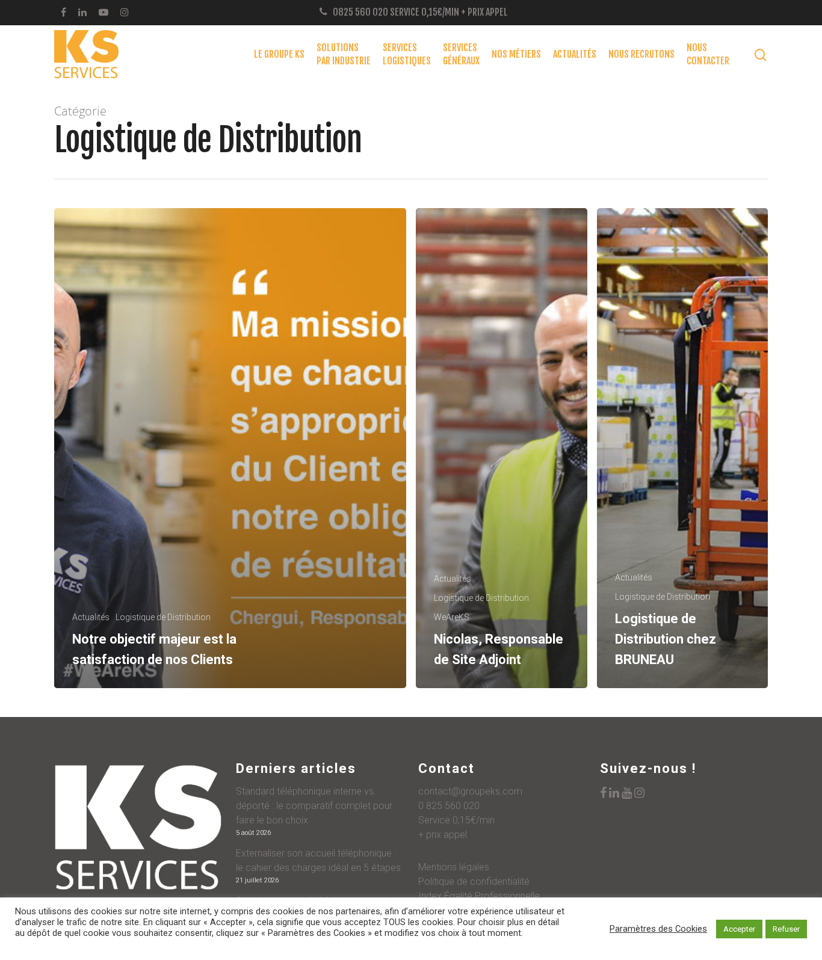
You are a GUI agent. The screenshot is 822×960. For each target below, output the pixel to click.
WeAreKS (451, 617)
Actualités (574, 54)
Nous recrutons (641, 54)
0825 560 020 (360, 12)
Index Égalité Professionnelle (479, 896)
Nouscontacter (708, 54)
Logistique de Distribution (163, 617)
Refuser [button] (786, 929)
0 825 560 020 (449, 805)
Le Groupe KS (279, 54)
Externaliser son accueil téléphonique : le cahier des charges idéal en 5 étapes (318, 860)
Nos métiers (516, 54)
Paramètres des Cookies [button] (658, 928)
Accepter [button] (739, 929)
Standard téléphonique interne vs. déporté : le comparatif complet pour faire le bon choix (314, 806)
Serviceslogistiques (407, 54)
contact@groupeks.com (470, 791)
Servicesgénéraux (461, 54)
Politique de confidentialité (474, 881)
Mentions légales (453, 867)
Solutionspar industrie (344, 54)
